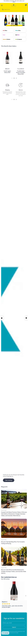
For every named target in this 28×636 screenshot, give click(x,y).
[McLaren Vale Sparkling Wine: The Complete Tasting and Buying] (14, 528)
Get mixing (8, 480)
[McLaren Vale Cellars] (14, 5)
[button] (25, 5)
